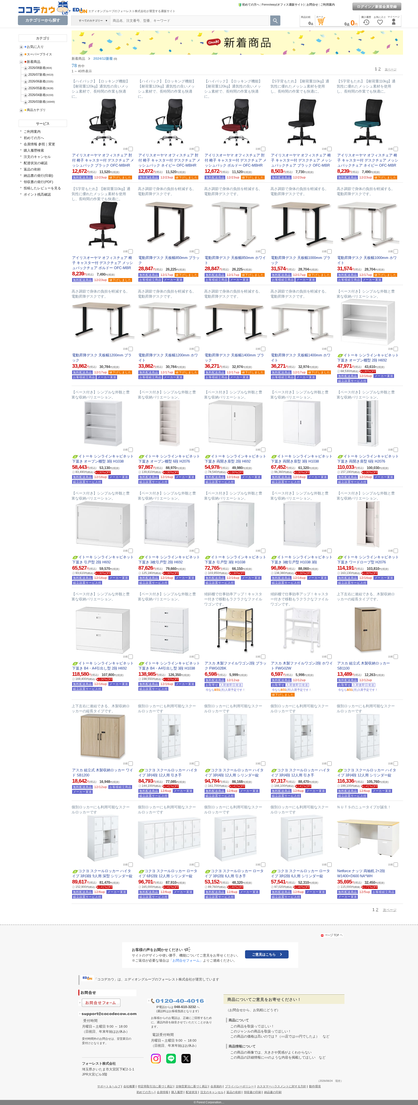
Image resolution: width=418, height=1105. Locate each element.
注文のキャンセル (37, 157)
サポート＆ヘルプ (108, 1086)
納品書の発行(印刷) (38, 175)
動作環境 (315, 1086)
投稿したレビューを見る (42, 188)
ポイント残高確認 (37, 194)
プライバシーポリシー (239, 1086)
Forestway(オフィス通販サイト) (283, 4)
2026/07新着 (37, 74)
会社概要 (129, 1086)
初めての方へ (251, 4)
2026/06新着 (37, 81)
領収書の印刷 (252, 1092)
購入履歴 (177, 1092)
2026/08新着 (37, 68)
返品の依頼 (32, 169)
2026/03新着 (37, 101)
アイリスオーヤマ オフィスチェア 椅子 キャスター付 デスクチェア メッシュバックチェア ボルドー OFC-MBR (102, 263)
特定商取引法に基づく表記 (155, 1086)
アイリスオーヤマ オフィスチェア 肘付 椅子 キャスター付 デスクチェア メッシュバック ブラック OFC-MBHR (103, 160)
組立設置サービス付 (352, 381)
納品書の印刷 (273, 1092)
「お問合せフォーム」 (186, 960)
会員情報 (162, 1092)
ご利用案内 (327, 4)
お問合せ (312, 4)
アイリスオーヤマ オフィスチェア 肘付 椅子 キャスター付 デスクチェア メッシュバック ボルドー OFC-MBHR (236, 160)
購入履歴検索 (34, 150)
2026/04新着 (37, 95)
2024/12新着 (103, 58)
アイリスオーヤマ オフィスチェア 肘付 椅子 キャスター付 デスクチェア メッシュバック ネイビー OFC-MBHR (169, 160)
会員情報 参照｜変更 (39, 144)
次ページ (390, 69)
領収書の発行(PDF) (38, 182)
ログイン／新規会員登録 (377, 6)
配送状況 (191, 1092)
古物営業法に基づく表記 (192, 1086)
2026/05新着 (37, 88)
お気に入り (34, 47)
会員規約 (216, 1086)
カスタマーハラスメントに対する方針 (281, 1086)
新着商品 (32, 62)
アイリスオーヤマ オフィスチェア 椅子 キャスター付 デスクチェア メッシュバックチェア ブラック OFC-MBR (301, 160)
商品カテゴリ (35, 110)
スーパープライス (38, 54)
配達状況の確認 (35, 163)
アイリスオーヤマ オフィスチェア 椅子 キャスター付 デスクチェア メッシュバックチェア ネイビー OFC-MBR (367, 160)
